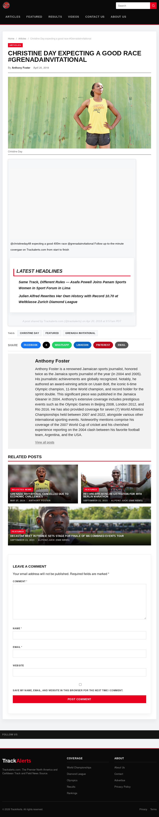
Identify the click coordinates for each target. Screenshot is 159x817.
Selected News (22, 489)
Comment (20, 581)
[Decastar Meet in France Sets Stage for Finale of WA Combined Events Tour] (79, 526)
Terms (153, 809)
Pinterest (103, 345)
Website (18, 665)
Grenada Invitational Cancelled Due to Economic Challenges (39, 495)
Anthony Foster (21, 67)
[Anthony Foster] (22, 367)
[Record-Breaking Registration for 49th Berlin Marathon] (116, 484)
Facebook (31, 345)
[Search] (153, 5)
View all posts (44, 442)
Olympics (72, 780)
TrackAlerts (16, 809)
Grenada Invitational (80, 333)
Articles (12, 16)
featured (52, 333)
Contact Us (95, 16)
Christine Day (29, 333)
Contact (118, 774)
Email (122, 345)
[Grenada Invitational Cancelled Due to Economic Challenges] (43, 484)
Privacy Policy (122, 786)
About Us (118, 16)
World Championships (79, 767)
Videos (73, 16)
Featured (34, 16)
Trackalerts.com (53, 321)
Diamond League (76, 774)
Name (17, 628)
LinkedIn (82, 345)
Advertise (119, 780)
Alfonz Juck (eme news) (127, 500)
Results (55, 16)
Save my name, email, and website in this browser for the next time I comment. (68, 690)
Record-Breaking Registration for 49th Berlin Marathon (112, 495)
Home (11, 38)
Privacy (143, 809)
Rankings (72, 793)
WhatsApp (62, 345)
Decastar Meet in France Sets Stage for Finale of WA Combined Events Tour (67, 536)
